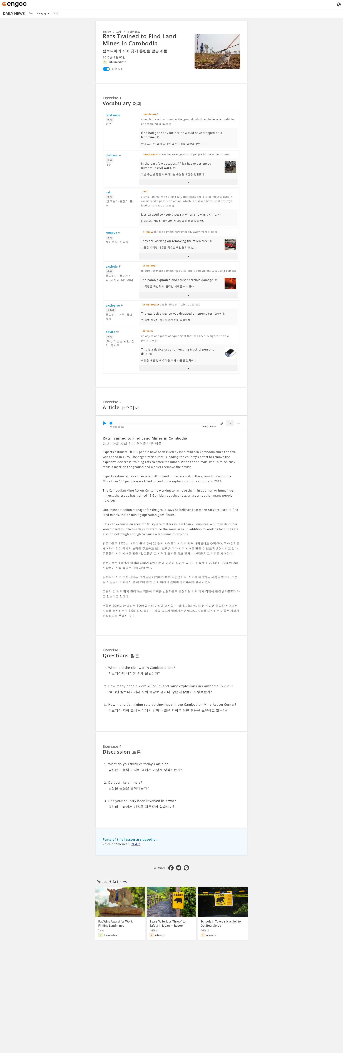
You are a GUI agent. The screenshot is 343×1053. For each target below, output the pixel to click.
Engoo (107, 31)
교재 (55, 13)
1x (229, 423)
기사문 (135, 844)
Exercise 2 (112, 402)
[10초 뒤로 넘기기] (221, 423)
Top (31, 13)
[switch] (106, 69)
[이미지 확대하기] (217, 51)
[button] (188, 182)
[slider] (111, 423)
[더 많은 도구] (238, 423)
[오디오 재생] (158, 137)
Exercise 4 (112, 746)
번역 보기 (117, 69)
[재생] (104, 423)
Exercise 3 (112, 650)
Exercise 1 (112, 97)
